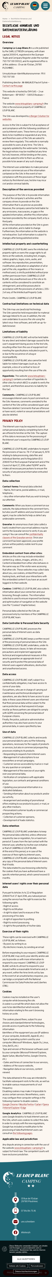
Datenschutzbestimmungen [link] (26, 1271)
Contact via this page (12, 85)
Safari (38, 1104)
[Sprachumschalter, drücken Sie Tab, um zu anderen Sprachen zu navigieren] (34, 5)
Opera (46, 1104)
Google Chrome (10, 1104)
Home (4, 19)
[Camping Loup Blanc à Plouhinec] (16, 6)
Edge (23, 1107)
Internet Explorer (12, 1107)
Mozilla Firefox (26, 1104)
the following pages (22, 1133)
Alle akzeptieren (26, 1259)
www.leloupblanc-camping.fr (29, 103)
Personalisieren (37, 1266)
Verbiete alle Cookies (17, 1266)
